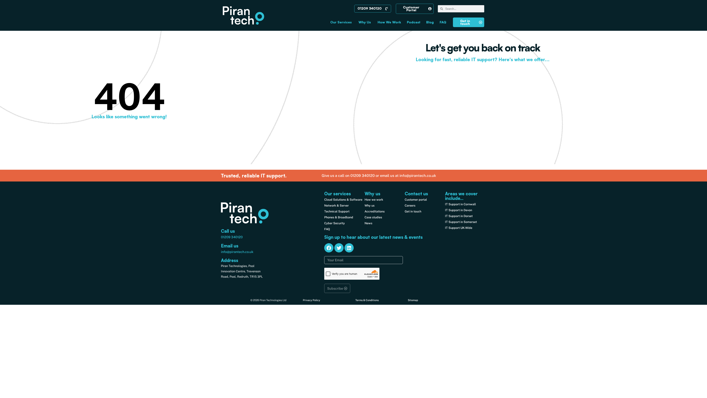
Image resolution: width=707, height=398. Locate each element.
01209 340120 (232, 237)
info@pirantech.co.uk (237, 252)
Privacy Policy (311, 300)
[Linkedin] (349, 247)
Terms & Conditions (367, 300)
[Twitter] (339, 247)
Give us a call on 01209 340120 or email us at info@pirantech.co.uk (379, 175)
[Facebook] (328, 247)
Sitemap (413, 300)
